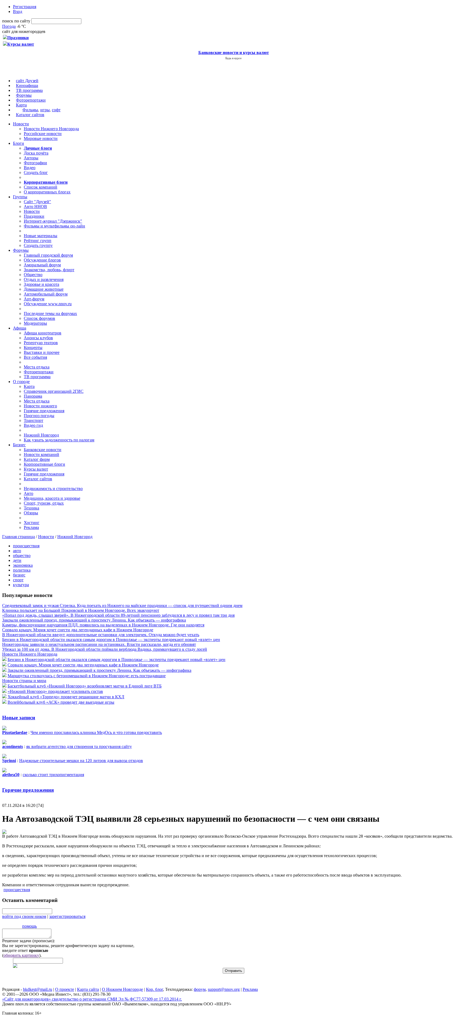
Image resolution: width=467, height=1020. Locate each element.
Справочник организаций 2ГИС (54, 391)
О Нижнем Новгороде (122, 989)
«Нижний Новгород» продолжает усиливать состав (55, 691)
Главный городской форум (48, 255)
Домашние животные (44, 289)
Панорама (33, 396)
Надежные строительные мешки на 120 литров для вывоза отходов (81, 760)
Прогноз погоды (39, 415)
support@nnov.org (224, 989)
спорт (18, 580)
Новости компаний (41, 454)
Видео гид (33, 425)
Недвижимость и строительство (53, 488)
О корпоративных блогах (47, 192)
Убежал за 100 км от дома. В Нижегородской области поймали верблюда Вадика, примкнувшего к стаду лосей (104, 649)
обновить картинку (21, 955)
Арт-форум (34, 299)
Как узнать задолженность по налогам (59, 440)
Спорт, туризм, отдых (44, 503)
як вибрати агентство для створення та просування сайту (79, 746)
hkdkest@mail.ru (37, 989)
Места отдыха (36, 367)
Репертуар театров (41, 342)
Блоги (18, 143)
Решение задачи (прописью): (28, 940)
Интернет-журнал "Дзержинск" (53, 221)
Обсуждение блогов (42, 260)
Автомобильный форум (46, 294)
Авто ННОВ (35, 206)
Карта (21, 105)
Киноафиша (27, 85)
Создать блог (36, 172)
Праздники (34, 216)
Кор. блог (154, 989)
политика (22, 570)
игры (45, 110)
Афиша (19, 328)
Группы (20, 196)
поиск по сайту (16, 21)
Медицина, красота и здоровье (52, 498)
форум (200, 989)
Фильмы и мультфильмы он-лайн (54, 226)
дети (17, 560)
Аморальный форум (42, 265)
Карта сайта (88, 989)
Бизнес (19, 444)
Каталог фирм (37, 459)
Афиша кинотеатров (42, 333)
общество (22, 555)
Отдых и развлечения (44, 279)
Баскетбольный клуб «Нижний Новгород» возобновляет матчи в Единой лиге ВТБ (85, 686)
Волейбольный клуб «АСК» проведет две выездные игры (61, 702)
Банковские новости (42, 449)
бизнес (19, 575)
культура (21, 584)
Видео (29, 167)
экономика (23, 565)
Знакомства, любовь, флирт (49, 269)
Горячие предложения (44, 410)
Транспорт (33, 420)
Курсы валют (36, 469)
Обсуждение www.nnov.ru (48, 303)
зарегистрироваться (67, 916)
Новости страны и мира (24, 680)
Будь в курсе (233, 58)
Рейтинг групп (37, 240)
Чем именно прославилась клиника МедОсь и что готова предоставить (96, 732)
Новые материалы (40, 235)
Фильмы (30, 110)
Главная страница (18, 536)
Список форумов (39, 318)
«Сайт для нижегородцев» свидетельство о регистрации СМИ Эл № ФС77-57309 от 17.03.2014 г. (92, 999)
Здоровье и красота (41, 284)
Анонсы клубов (38, 337)
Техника (31, 508)
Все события (35, 357)
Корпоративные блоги (44, 464)
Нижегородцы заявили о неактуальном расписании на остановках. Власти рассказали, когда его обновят (99, 644)
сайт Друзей (27, 80)
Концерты (33, 347)
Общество (33, 274)
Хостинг (31, 522)
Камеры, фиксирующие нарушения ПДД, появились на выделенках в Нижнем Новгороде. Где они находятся (103, 625)
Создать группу (38, 245)
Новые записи (18, 717)
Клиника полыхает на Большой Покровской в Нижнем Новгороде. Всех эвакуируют (80, 610)
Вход (17, 11)
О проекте (64, 989)
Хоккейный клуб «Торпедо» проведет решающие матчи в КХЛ (66, 696)
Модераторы (35, 323)
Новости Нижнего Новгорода (51, 128)
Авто (28, 493)
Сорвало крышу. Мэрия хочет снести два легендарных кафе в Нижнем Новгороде (77, 630)
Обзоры (31, 513)
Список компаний (40, 187)
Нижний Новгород (41, 435)
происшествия (26, 545)
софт (56, 110)
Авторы (31, 158)
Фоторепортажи (31, 100)
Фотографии (35, 162)
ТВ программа (29, 90)
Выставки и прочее (41, 352)
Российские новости (43, 133)
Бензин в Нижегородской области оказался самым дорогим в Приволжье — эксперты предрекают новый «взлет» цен (111, 639)
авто (17, 550)
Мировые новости (41, 138)
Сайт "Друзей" (37, 201)
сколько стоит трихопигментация (53, 774)
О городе (21, 381)
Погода (9, 26)
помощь (29, 926)
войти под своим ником (24, 916)
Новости (21, 124)
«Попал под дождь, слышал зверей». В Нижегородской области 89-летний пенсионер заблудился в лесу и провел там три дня (118, 615)
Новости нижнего (40, 406)
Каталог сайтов (30, 114)
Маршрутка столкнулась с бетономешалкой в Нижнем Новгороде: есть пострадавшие (87, 675)
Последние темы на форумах (50, 313)
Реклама (31, 527)
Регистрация (24, 6)
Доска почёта (36, 153)
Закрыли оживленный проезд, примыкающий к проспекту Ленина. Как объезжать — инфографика (94, 620)
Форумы (24, 95)
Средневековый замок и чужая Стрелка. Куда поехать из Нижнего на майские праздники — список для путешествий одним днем (122, 605)
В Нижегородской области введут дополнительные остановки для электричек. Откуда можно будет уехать (100, 634)
